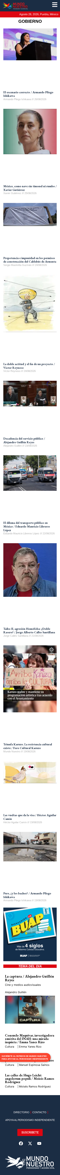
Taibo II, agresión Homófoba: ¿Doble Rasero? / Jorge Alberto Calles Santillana (29, 630)
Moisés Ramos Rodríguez (35, 1086)
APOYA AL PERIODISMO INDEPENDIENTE (30, 1120)
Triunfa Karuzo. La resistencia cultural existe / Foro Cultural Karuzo (27, 746)
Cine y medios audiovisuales (23, 984)
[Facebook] (21, 1143)
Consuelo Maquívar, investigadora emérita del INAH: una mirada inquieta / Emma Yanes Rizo (29, 1038)
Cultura (9, 1046)
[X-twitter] (30, 1143)
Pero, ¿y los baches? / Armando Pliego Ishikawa (27, 895)
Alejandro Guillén (15, 992)
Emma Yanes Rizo (30, 1046)
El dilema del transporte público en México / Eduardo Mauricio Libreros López (26, 526)
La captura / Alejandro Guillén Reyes (29, 978)
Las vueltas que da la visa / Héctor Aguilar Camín (29, 817)
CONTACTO (39, 1112)
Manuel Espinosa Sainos (34, 1064)
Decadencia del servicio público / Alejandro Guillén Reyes (24, 440)
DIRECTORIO (21, 1112)
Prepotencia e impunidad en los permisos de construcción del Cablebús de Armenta (29, 260)
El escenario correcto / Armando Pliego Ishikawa (28, 94)
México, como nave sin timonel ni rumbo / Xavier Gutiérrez (30, 188)
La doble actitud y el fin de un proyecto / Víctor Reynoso (29, 366)
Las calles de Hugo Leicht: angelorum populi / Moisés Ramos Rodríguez (29, 1078)
